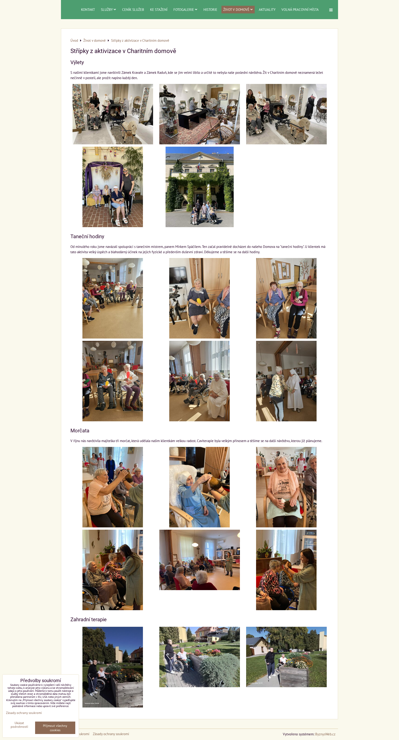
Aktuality (267, 9)
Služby (107, 9)
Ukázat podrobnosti (19, 724)
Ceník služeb (133, 9)
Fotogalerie (183, 9)
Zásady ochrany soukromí (111, 733)
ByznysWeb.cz (325, 734)
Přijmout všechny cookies (55, 727)
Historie (210, 9)
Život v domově (236, 9)
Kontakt (88, 9)
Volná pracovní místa (300, 9)
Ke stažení (158, 9)
